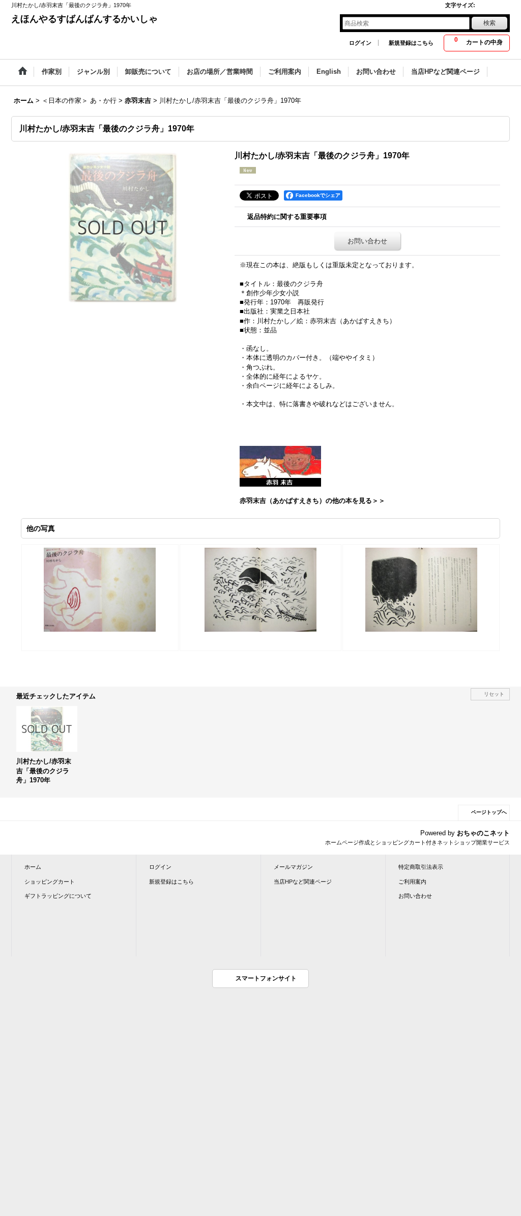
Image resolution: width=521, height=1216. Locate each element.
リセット (494, 694)
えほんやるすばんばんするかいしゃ (84, 19)
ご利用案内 (412, 882)
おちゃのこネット (483, 833)
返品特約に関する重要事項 (287, 216)
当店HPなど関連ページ (303, 882)
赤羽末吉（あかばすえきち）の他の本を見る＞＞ (312, 500)
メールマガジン (293, 867)
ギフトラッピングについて (58, 896)
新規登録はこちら (411, 43)
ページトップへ (489, 812)
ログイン (360, 43)
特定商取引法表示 (420, 867)
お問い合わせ (367, 241)
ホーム (32, 867)
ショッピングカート (49, 882)
